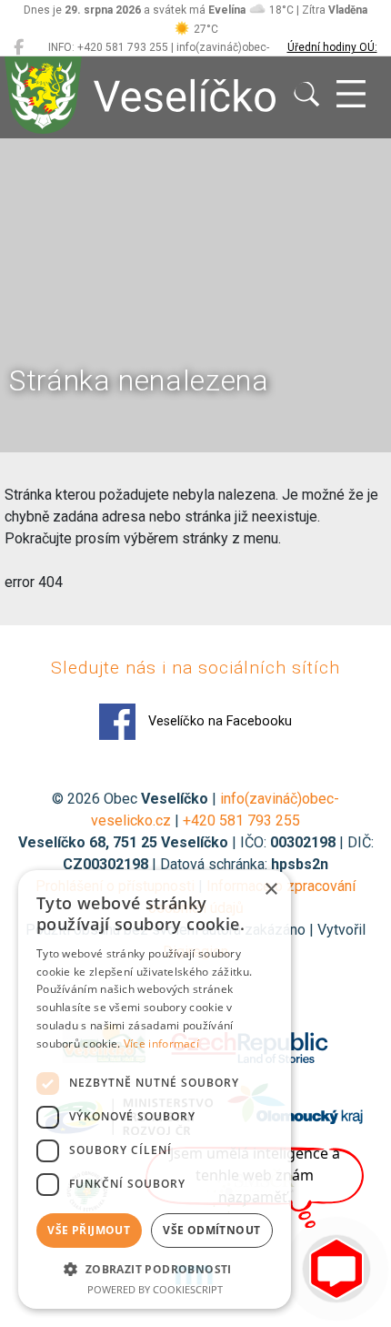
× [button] (270, 889)
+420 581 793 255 (241, 820)
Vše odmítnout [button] (211, 1230)
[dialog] (154, 1089)
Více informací (161, 1043)
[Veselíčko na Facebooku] (19, 47)
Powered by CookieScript (155, 1289)
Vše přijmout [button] (88, 1230)
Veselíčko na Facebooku (218, 721)
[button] (154, 1269)
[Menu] (351, 95)
